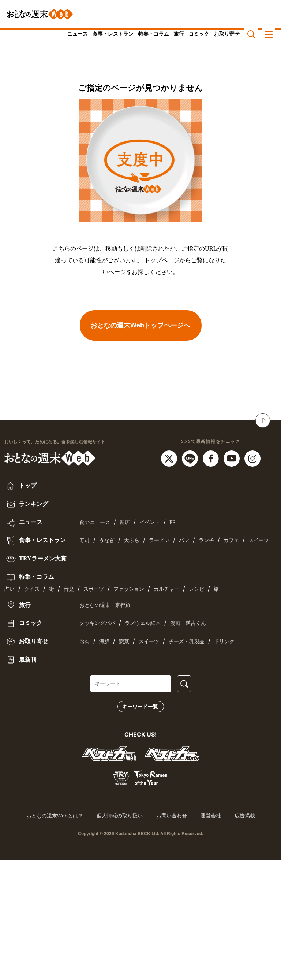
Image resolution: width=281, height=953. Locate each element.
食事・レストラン (113, 34)
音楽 (69, 589)
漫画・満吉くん (188, 623)
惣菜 (124, 641)
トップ (27, 485)
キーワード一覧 (140, 706)
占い (9, 589)
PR (172, 522)
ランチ (206, 540)
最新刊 (27, 659)
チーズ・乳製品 (187, 641)
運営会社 (211, 816)
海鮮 (104, 641)
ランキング (33, 504)
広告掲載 (245, 816)
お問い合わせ (171, 816)
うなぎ (107, 540)
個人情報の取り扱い (120, 816)
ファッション (128, 589)
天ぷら (131, 540)
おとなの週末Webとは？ (54, 816)
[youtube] (232, 457)
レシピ (196, 589)
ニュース (77, 34)
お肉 (84, 641)
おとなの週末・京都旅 (105, 605)
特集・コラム (153, 34)
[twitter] (170, 457)
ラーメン (159, 540)
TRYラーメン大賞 (42, 558)
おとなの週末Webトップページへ (140, 325)
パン (184, 540)
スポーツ (93, 589)
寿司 (84, 540)
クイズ (32, 589)
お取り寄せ (227, 34)
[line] (190, 457)
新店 (125, 522)
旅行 (179, 34)
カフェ (231, 540)
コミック (199, 34)
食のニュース (94, 522)
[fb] (211, 457)
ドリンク (224, 641)
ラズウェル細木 (143, 623)
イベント (149, 522)
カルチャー (166, 589)
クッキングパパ (97, 623)
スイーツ (258, 540)
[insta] (252, 457)
